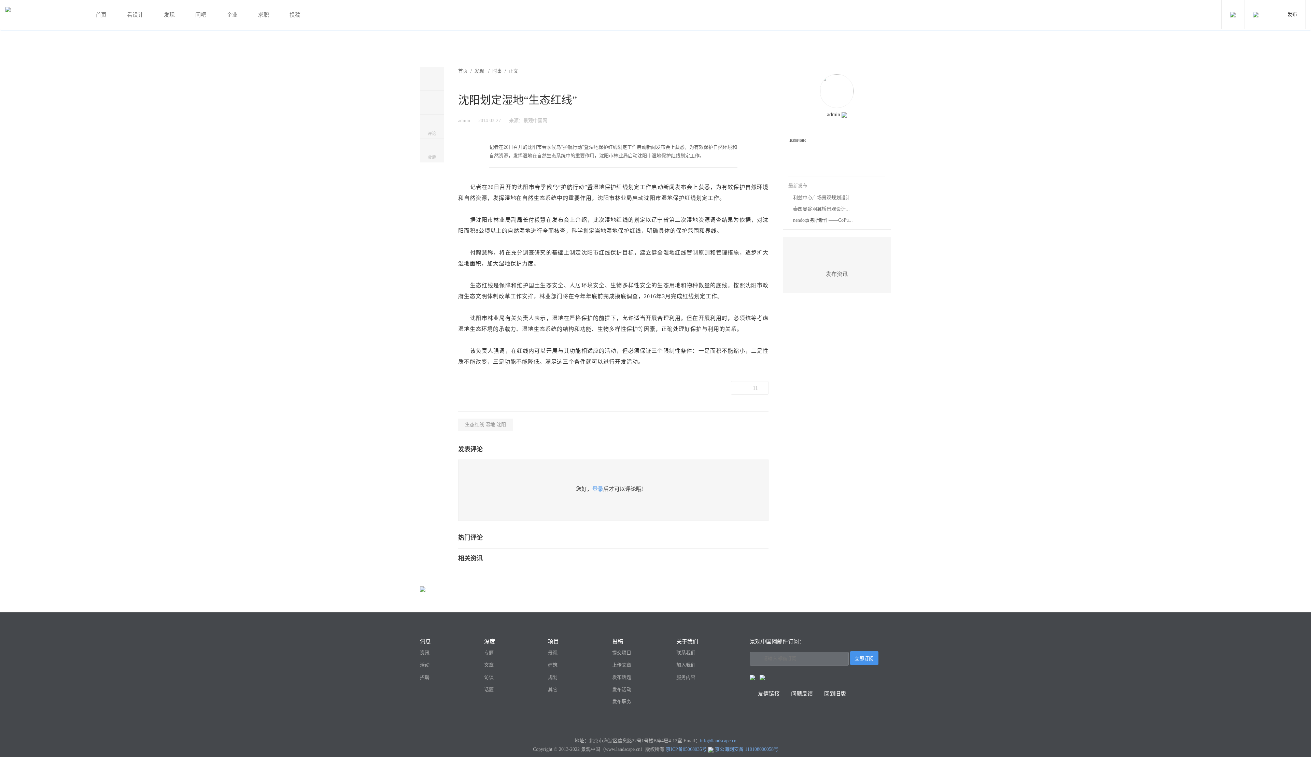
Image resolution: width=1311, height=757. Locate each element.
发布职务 (621, 701)
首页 (101, 15)
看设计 (135, 15)
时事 (497, 71)
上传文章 (621, 665)
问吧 (200, 15)
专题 (489, 652)
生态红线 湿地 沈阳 (485, 424)
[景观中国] (42, 15)
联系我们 (685, 652)
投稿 (295, 15)
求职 (263, 15)
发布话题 (621, 677)
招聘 (424, 677)
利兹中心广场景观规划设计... (824, 197)
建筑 (553, 665)
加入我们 (685, 665)
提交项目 (621, 652)
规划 (553, 677)
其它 (553, 689)
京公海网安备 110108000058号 (746, 749)
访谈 (489, 677)
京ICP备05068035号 (686, 749)
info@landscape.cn (718, 740)
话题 (489, 689)
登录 (597, 489)
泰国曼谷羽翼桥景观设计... (821, 209)
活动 (424, 665)
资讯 (424, 652)
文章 (489, 665)
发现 (169, 15)
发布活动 (621, 689)
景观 (553, 652)
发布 (1292, 14)
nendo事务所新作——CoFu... (823, 220)
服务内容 (685, 677)
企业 (232, 15)
